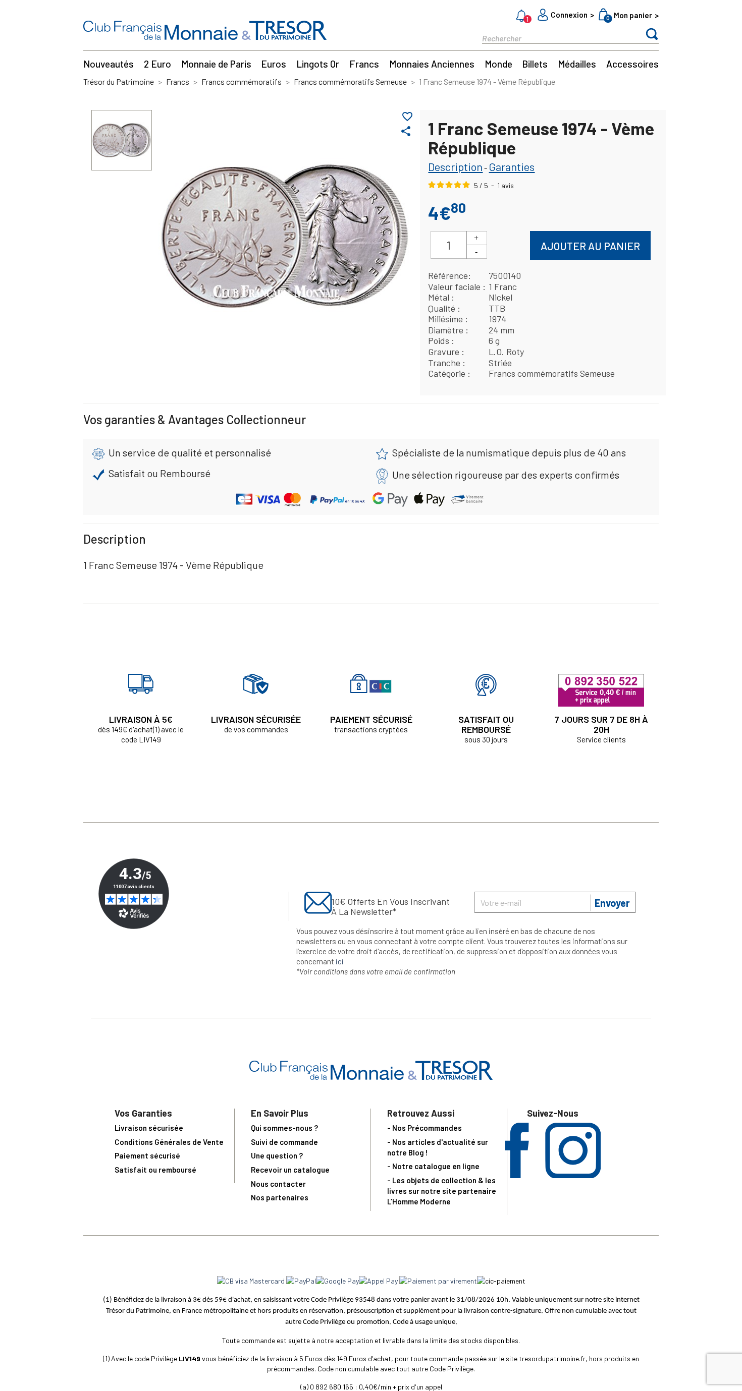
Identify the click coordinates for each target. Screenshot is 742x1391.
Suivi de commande (284, 1141)
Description (455, 166)
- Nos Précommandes (424, 1127)
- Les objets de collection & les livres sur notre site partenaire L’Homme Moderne (441, 1191)
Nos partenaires (279, 1197)
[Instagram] (573, 1175)
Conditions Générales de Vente (169, 1141)
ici (340, 961)
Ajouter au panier (590, 246)
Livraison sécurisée (149, 1127)
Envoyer (612, 903)
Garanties (512, 166)
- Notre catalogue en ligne (433, 1166)
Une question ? (277, 1155)
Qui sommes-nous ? (284, 1127)
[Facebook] (517, 1175)
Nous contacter (278, 1183)
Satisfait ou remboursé (155, 1169)
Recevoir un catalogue (290, 1169)
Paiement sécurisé (147, 1155)
